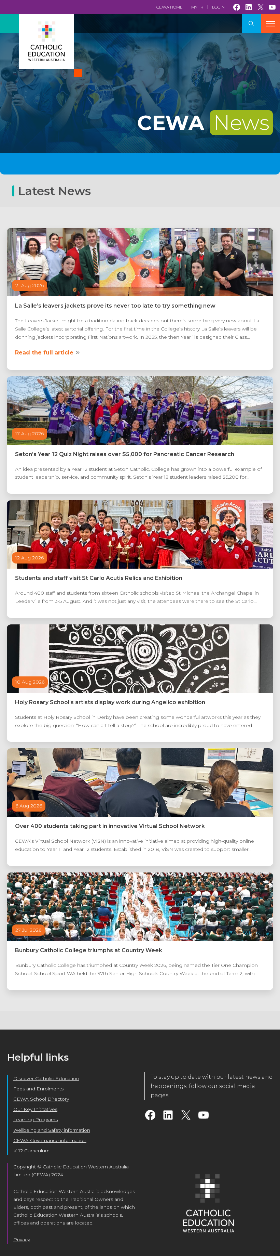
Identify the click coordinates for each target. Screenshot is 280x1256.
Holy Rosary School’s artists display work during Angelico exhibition (110, 702)
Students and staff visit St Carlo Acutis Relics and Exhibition (98, 578)
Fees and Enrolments (38, 1088)
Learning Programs (35, 1119)
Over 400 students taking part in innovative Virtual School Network (110, 826)
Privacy (21, 1239)
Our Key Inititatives (35, 1109)
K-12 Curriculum (31, 1150)
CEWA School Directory (41, 1099)
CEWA (203, 122)
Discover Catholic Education (46, 1078)
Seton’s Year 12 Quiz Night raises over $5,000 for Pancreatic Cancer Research (124, 454)
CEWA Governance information (49, 1140)
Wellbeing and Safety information (51, 1130)
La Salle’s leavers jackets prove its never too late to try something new (115, 305)
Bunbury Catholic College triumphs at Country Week (88, 950)
